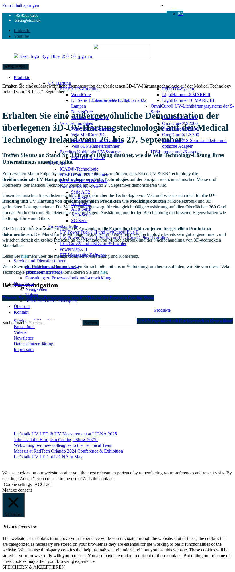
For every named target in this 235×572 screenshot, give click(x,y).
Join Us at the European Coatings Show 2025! (56, 439)
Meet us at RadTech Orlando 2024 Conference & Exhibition (68, 451)
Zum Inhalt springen (20, 5)
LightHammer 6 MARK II (186, 94)
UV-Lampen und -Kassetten (176, 152)
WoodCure (81, 94)
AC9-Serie (81, 215)
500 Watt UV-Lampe (90, 117)
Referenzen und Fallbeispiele (51, 300)
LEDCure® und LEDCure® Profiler (93, 243)
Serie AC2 (80, 192)
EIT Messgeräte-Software (83, 255)
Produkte (22, 77)
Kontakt (21, 312)
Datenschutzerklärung (33, 343)
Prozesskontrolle (63, 226)
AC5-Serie (81, 203)
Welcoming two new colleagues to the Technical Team (63, 445)
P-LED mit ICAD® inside (83, 180)
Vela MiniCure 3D (88, 134)
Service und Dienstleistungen (40, 260)
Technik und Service (43, 272)
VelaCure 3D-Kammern (92, 129)
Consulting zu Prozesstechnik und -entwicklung (68, 278)
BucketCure (82, 112)
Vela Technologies (76, 123)
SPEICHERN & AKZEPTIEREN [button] (33, 567)
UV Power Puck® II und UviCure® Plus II (99, 232)
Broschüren (24, 326)
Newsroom (24, 283)
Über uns (22, 306)
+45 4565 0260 (26, 15)
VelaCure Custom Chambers (97, 140)
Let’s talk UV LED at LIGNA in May (48, 456)
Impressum (24, 349)
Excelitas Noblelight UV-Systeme (90, 152)
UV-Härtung (59, 83)
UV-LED (56, 163)
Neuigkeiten (36, 289)
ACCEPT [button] (43, 484)
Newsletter (23, 338)
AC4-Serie (81, 197)
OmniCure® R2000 (180, 129)
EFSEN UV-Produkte (79, 89)
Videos (31, 295)
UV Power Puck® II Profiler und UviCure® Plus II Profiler (114, 237)
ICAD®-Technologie (79, 169)
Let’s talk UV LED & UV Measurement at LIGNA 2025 (65, 434)
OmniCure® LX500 (180, 134)
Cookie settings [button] (18, 484)
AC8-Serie (81, 209)
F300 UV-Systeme (88, 157)
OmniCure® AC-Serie (80, 186)
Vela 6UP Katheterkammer (95, 146)
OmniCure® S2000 (180, 123)
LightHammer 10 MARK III (188, 100)
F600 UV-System (178, 89)
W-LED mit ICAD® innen (84, 174)
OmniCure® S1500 (180, 117)
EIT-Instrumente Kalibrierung (52, 266)
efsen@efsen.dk (27, 20)
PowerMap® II (73, 249)
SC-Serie (79, 220)
